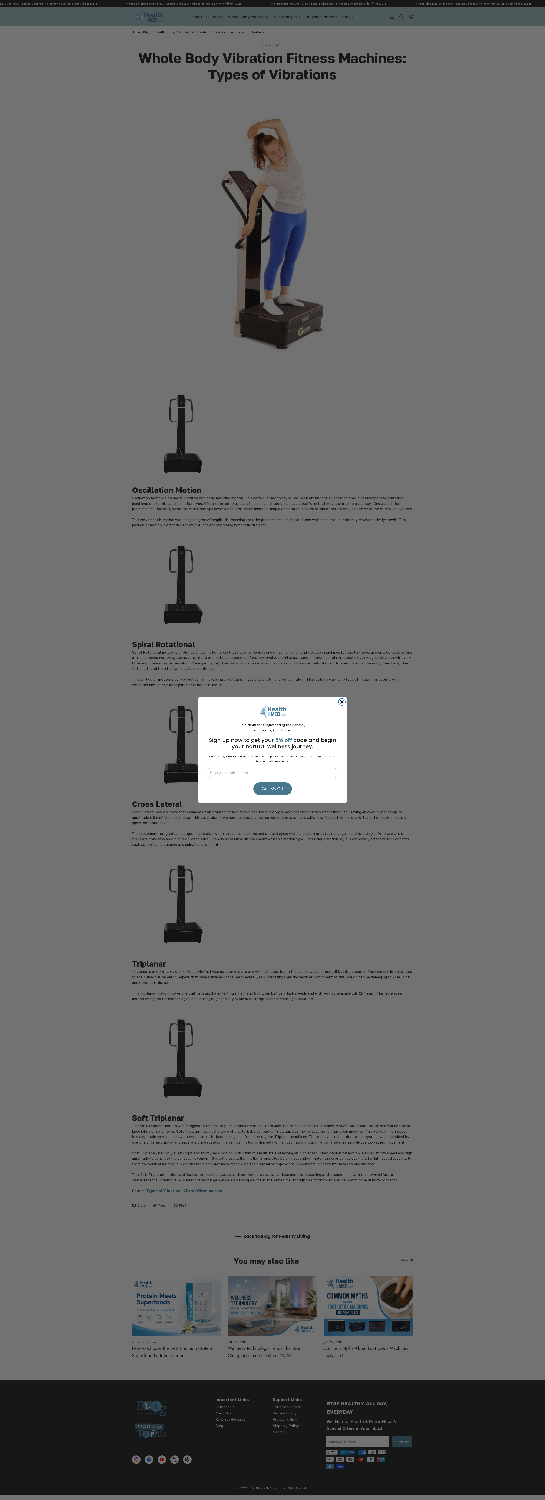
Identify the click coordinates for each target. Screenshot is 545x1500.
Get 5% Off (272, 789)
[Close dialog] (341, 701)
